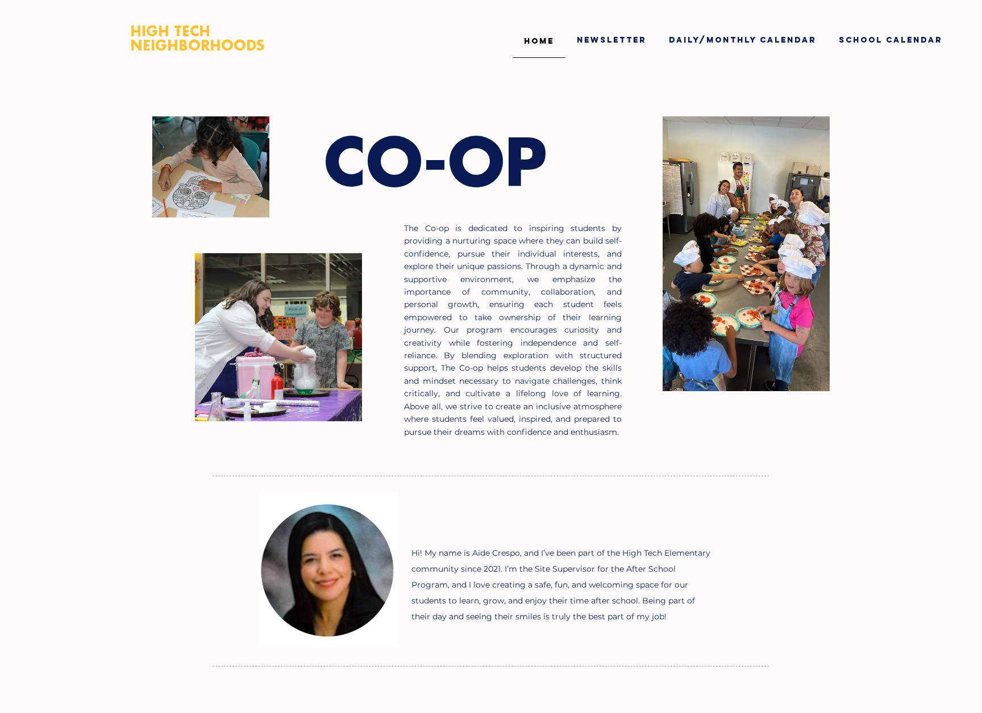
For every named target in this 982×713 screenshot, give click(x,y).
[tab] (539, 40)
